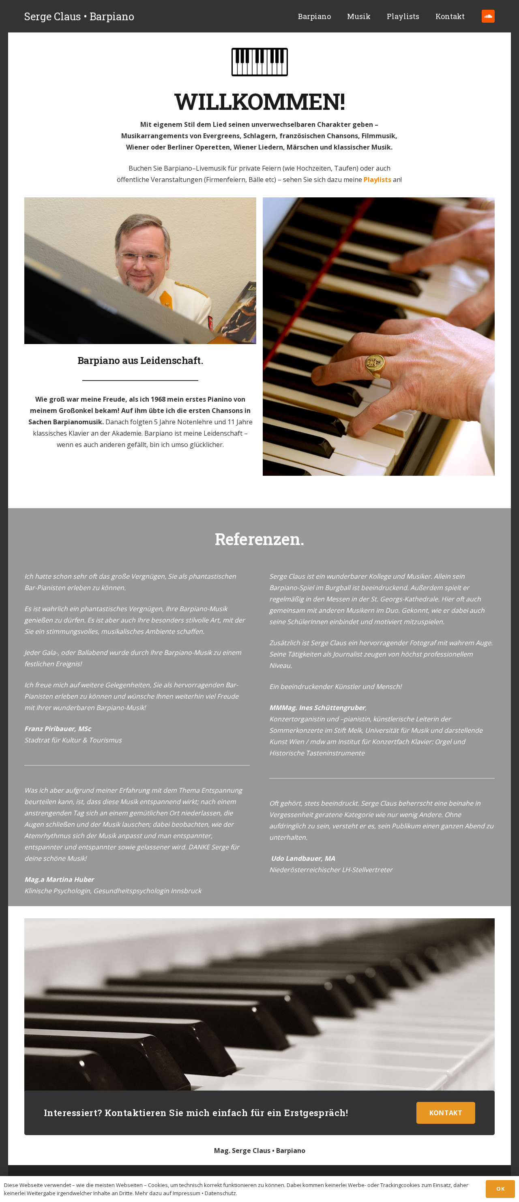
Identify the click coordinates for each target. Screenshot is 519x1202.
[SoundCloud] (488, 16)
